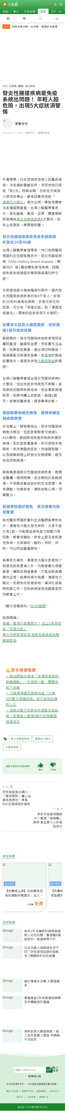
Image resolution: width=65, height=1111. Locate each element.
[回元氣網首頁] (13, 4)
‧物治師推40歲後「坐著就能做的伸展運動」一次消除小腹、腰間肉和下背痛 (32, 682)
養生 (16, 11)
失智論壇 (29, 11)
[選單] (61, 4)
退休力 (19, 1097)
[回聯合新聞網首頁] (4, 5)
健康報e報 (34, 1076)
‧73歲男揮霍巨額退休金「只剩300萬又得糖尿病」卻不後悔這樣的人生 (31, 699)
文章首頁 (31, 1097)
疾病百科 (53, 1091)
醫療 (43, 11)
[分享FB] (8, 18)
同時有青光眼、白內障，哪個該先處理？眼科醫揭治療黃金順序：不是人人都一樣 (36, 27)
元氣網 (12, 86)
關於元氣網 (12, 1091)
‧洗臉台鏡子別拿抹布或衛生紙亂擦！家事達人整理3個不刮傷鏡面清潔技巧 (32, 716)
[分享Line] (24, 18)
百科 (54, 11)
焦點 (5, 11)
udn (4, 86)
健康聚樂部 (27, 1091)
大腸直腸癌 (46, 360)
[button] (60, 11)
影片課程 (9, 883)
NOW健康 (38, 605)
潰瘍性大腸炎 (13, 202)
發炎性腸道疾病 (28, 219)
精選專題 (41, 1091)
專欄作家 (44, 1097)
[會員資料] (55, 4)
